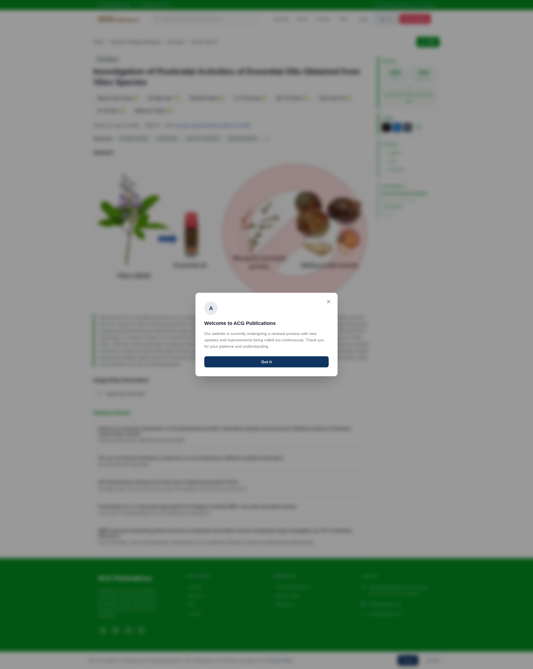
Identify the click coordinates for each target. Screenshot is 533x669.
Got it (266, 362)
